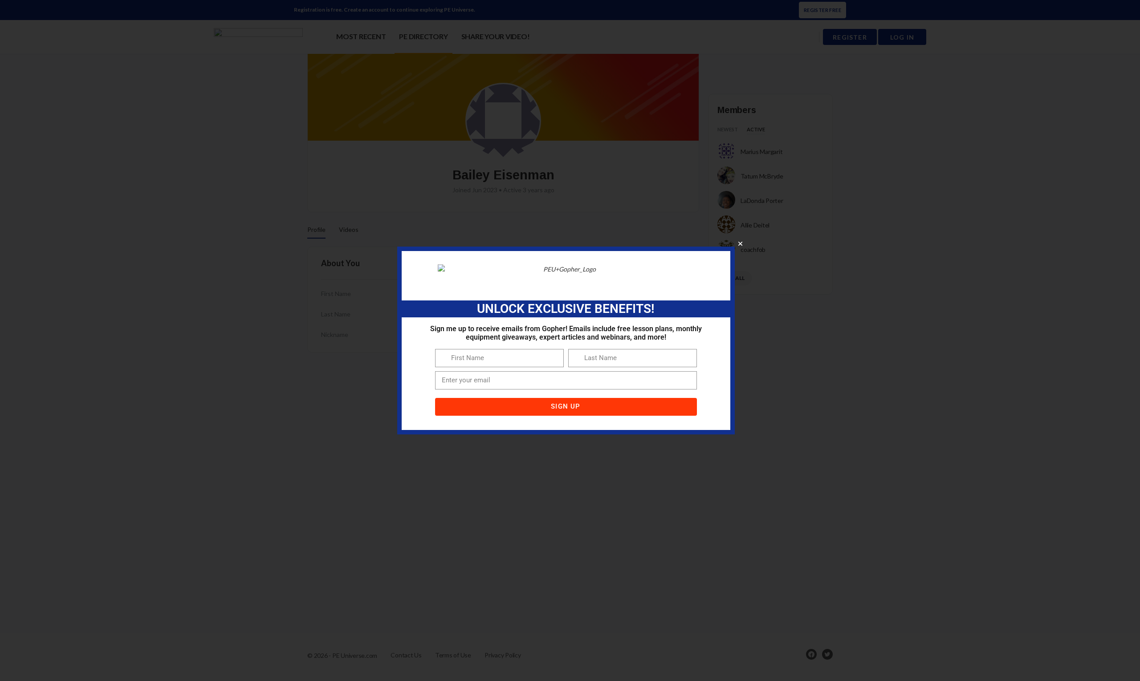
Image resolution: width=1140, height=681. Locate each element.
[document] (570, 340)
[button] (740, 244)
